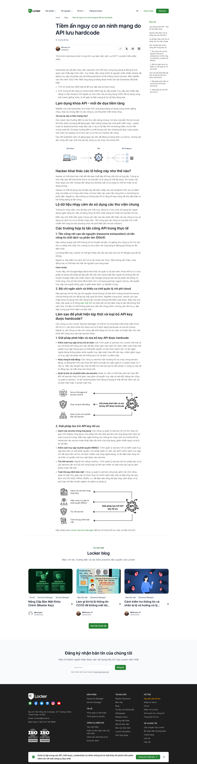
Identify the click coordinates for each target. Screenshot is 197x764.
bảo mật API (86, 303)
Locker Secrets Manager (82, 530)
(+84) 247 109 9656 (47, 722)
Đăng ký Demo (95, 11)
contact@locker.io (42, 718)
